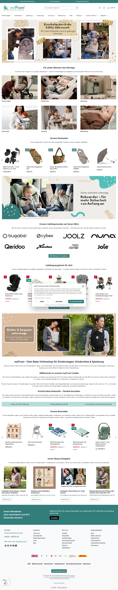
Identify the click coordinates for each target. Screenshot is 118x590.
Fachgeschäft (37, 535)
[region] (59, 160)
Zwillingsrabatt (66, 538)
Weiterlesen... (7, 499)
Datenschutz (95, 538)
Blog (34, 543)
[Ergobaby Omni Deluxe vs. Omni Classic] (73, 477)
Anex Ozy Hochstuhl (35, 442)
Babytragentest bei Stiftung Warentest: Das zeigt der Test (102, 492)
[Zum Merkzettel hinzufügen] (18, 161)
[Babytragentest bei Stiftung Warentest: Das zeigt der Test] (103, 477)
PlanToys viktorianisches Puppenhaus (13, 443)
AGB (92, 533)
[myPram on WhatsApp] (16, 546)
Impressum (94, 545)
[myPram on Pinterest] (11, 546)
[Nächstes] (116, 160)
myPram (36, 530)
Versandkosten (71, 575)
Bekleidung (84, 131)
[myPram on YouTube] (13, 546)
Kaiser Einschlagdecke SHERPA (81, 168)
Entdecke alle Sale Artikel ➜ (59, 307)
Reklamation (66, 548)
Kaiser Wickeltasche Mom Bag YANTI (59, 168)
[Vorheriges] (2, 160)
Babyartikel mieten (39, 538)
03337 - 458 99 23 (11, 536)
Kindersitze (45, 101)
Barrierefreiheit (67, 543)
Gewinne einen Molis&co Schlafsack (40, 492)
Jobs (34, 540)
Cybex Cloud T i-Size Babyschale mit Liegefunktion (103, 444)
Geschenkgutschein (68, 540)
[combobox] (59, 7)
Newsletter (65, 535)
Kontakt (64, 533)
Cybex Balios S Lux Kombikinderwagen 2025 (104, 295)
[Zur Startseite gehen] (13, 8)
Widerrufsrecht (96, 535)
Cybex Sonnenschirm (104, 167)
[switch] (6, 583)
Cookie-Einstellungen (59, 583)
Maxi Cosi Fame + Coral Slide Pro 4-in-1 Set (11, 168)
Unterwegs (5, 131)
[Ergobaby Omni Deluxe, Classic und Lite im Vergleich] (15, 477)
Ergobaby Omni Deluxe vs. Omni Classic (72, 492)
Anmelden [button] (54, 518)
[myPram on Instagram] (5, 546)
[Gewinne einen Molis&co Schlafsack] (44, 477)
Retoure (64, 545)
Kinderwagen (6, 101)
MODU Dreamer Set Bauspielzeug (57, 443)
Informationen (96, 530)
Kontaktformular (21, 541)
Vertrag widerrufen (59, 571)
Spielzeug (83, 101)
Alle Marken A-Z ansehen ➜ (59, 256)
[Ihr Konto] (104, 7)
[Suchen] (77, 7)
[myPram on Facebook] (8, 546)
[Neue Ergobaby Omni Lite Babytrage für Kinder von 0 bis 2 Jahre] (59, 335)
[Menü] (9, 579)
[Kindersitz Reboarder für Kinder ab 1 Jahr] (59, 197)
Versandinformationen (98, 543)
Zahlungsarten (95, 540)
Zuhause (44, 131)
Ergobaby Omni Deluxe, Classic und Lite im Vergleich (14, 492)
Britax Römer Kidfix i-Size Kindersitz (13, 295)
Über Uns (36, 533)
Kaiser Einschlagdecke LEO (34, 168)
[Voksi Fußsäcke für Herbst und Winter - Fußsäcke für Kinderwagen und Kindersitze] (59, 41)
